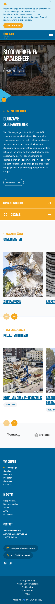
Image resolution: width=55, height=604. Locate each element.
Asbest (6, 507)
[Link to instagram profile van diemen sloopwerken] (10, 563)
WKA (27, 594)
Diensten (7, 474)
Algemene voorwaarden (27, 584)
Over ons (10, 71)
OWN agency (36, 600)
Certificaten (27, 590)
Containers (8, 514)
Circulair (7, 471)
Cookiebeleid (28, 587)
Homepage (12, 467)
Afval (5, 511)
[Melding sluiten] (50, 1)
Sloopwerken (9, 501)
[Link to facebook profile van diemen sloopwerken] (5, 563)
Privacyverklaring (27, 580)
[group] (23, 278)
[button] (14, 316)
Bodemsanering (10, 504)
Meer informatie (13, 25)
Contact (7, 484)
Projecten (7, 478)
